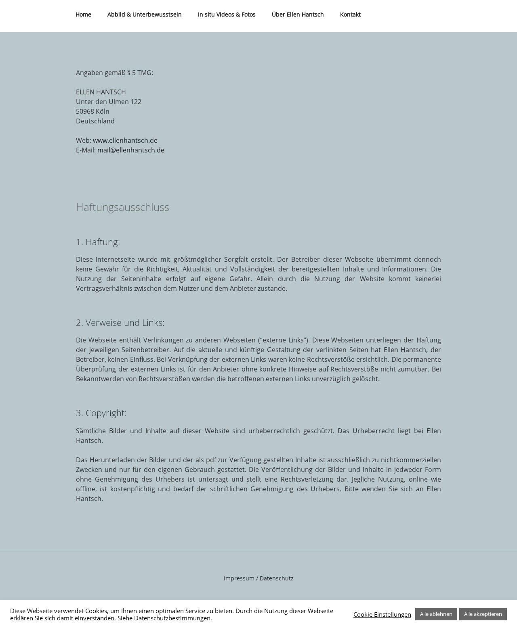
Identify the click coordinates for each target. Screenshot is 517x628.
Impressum (239, 578)
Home (83, 14)
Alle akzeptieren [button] (483, 614)
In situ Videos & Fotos (227, 14)
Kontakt (350, 14)
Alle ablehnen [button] (436, 614)
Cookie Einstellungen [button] (382, 614)
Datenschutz (277, 578)
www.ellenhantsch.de (125, 140)
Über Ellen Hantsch (298, 14)
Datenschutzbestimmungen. (173, 618)
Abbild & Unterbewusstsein (144, 14)
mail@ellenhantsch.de (130, 150)
